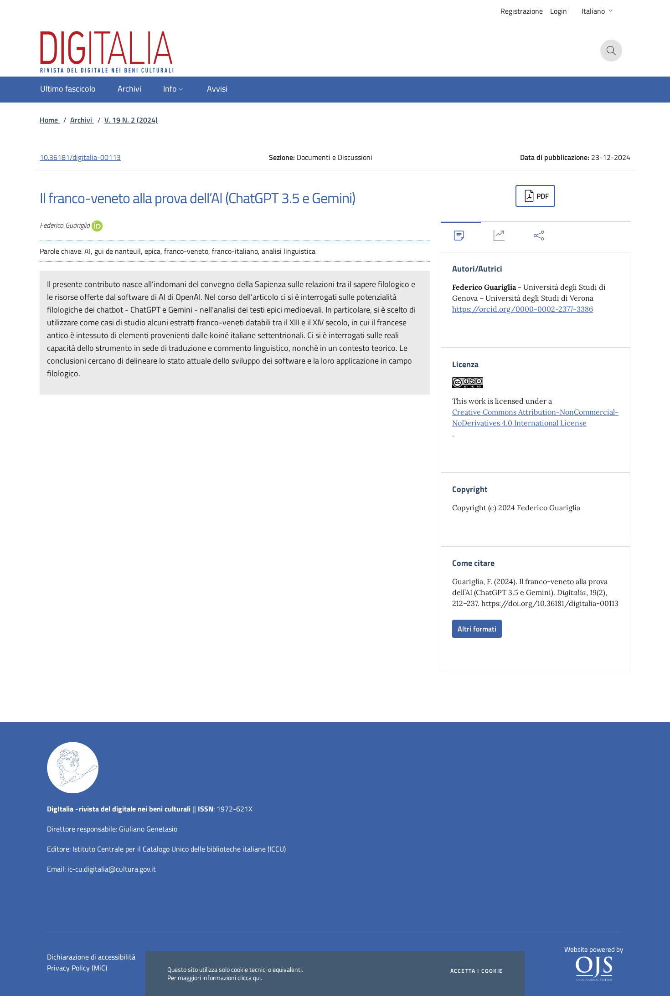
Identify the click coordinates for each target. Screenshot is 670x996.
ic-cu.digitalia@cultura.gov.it (111, 868)
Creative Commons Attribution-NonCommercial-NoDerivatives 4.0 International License (535, 417)
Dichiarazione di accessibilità (91, 956)
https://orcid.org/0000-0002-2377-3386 (522, 308)
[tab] (461, 235)
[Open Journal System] (594, 968)
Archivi (82, 119)
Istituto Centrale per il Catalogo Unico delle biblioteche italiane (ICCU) (179, 848)
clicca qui (249, 977)
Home (50, 119)
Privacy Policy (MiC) (77, 967)
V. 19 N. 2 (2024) (131, 119)
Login (558, 10)
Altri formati (477, 628)
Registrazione (521, 10)
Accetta (476, 971)
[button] (598, 11)
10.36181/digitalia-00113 (80, 157)
